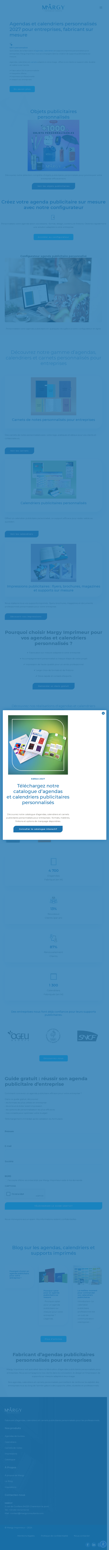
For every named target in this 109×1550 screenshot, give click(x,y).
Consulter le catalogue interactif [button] (38, 829)
